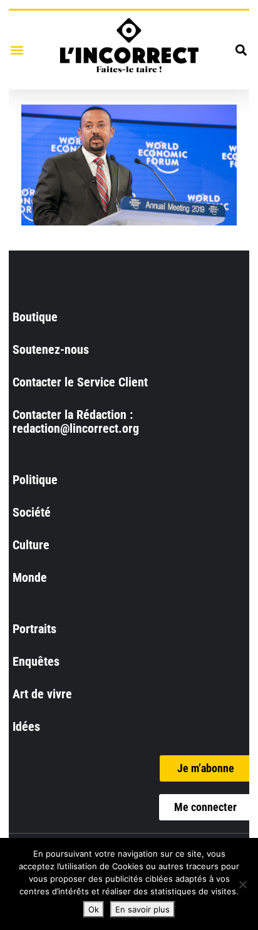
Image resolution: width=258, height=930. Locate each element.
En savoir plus (142, 909)
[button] (16, 49)
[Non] (242, 884)
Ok (93, 909)
